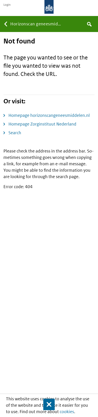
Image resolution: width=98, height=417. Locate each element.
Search (14, 132)
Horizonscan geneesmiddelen (37, 24)
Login (6, 5)
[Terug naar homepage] (49, 7)
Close (47, 404)
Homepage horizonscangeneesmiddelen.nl (49, 115)
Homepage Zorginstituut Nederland (42, 124)
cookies (67, 411)
